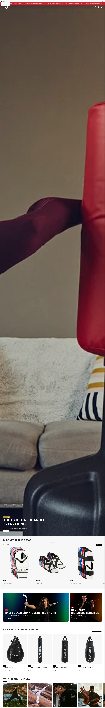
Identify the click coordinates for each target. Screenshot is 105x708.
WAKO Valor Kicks (40, 582)
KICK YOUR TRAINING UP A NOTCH (20, 630)
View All (96, 630)
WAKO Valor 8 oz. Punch (8, 582)
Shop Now (12, 3)
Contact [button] (85, 1)
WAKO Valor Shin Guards (74, 582)
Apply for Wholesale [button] (97, 1)
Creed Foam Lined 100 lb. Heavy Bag (60, 667)
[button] (10, 1)
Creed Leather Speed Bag (8, 667)
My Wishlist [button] (81, 1)
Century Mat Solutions (5, 5)
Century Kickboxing (5, 3)
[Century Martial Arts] (6, 7)
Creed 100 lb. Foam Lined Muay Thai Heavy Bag (37, 667)
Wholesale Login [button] (90, 1)
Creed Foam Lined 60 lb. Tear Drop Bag (85, 667)
